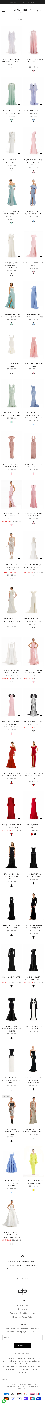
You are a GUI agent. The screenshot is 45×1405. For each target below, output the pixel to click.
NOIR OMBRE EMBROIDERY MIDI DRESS (11, 1131)
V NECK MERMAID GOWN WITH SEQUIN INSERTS (11, 1028)
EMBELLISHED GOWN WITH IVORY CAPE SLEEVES (33, 672)
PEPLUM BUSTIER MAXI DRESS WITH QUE (33, 875)
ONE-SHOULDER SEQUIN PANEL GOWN (33, 978)
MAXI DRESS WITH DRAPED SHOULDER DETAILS (11, 621)
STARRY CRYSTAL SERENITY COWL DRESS (33, 1130)
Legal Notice (22, 1305)
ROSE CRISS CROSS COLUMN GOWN (33, 514)
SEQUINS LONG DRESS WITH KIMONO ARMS (33, 1182)
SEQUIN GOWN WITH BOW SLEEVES (33, 723)
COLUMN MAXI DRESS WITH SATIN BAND (33, 212)
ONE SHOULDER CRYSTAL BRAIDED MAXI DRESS (11, 265)
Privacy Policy (22, 1309)
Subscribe (22, 1345)
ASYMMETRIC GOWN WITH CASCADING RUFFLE (11, 515)
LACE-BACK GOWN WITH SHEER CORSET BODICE (33, 567)
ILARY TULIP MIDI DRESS (11, 365)
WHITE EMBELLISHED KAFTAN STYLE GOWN (11, 60)
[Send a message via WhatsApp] (4, 1401)
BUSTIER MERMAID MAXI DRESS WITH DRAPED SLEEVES (11, 213)
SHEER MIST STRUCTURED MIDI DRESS (11, 567)
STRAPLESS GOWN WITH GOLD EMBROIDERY (33, 1080)
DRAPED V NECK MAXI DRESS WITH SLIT (33, 620)
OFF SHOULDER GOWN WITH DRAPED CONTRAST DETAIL (11, 724)
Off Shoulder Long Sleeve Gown (11, 826)
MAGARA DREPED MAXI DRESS (33, 264)
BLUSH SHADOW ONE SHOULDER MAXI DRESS (33, 162)
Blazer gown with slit (11, 978)
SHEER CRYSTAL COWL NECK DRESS (11, 926)
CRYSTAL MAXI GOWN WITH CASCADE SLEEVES (33, 61)
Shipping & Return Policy (22, 1317)
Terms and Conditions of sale (22, 1313)
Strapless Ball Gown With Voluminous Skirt (11, 1234)
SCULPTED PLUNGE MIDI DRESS (11, 161)
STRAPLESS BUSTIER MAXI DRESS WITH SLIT (11, 315)
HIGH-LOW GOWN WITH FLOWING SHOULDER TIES (11, 672)
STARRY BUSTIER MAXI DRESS (33, 826)
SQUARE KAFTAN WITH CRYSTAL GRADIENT (11, 112)
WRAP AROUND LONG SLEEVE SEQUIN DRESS (11, 414)
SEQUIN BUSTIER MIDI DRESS (33, 365)
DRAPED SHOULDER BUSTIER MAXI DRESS (11, 774)
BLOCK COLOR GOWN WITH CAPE (33, 1027)
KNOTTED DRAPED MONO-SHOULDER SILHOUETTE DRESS (33, 415)
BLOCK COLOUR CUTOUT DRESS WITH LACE (11, 1080)
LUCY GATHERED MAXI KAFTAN (33, 112)
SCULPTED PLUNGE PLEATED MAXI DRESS (11, 465)
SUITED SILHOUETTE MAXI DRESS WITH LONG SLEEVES (33, 928)
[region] (22, 1264)
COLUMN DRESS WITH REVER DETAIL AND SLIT (33, 775)
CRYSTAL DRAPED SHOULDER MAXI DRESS (11, 876)
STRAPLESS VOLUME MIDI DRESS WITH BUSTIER (11, 1183)
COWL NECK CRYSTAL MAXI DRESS (33, 465)
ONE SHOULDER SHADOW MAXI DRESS (33, 315)
